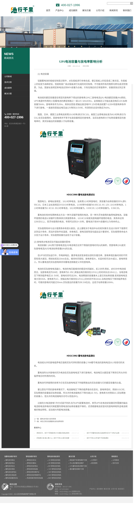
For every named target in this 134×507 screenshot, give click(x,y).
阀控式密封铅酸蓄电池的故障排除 (52, 421)
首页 (48, 10)
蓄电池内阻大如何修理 (48, 419)
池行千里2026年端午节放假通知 (97, 438)
